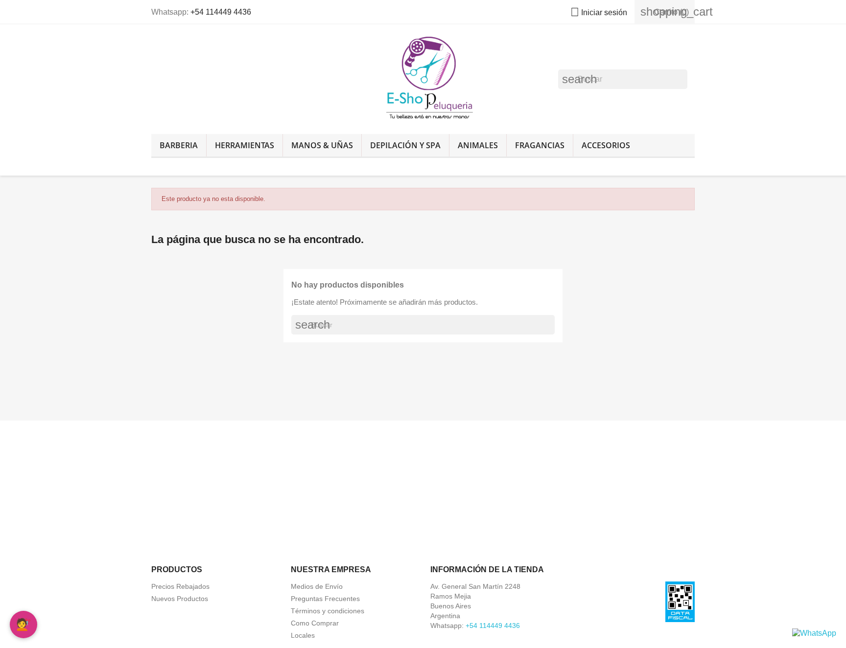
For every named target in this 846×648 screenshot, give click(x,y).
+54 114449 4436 (220, 12)
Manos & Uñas (322, 145)
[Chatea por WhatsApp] (814, 632)
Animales (478, 145)
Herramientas (244, 145)
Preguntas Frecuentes (325, 599)
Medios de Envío (317, 586)
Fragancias (539, 145)
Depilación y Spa (405, 145)
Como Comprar (315, 623)
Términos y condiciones (327, 611)
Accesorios (606, 145)
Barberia (179, 145)
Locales (303, 635)
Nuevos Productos (179, 599)
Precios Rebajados (180, 586)
